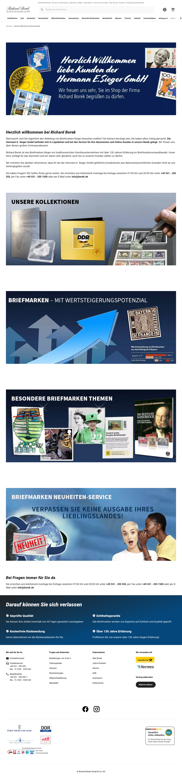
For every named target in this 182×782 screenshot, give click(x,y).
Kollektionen (12, 18)
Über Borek (113, 3)
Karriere (122, 3)
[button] (42, 9)
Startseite (9, 26)
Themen (127, 18)
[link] (18, 9)
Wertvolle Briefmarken (90, 18)
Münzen (118, 18)
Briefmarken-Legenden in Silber (71, 3)
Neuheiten (31, 18)
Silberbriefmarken (58, 18)
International (73, 18)
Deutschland (43, 18)
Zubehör (137, 18)
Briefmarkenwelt (44, 3)
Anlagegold (163, 18)
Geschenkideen (149, 18)
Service (54, 3)
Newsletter (88, 3)
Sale (22, 18)
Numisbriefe (107, 18)
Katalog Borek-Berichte (135, 3)
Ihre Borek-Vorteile (101, 3)
